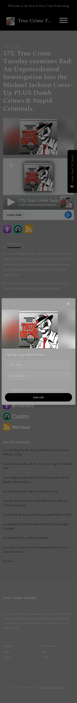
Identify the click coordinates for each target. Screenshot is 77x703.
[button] (68, 303)
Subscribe (38, 397)
